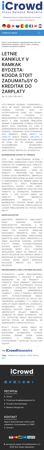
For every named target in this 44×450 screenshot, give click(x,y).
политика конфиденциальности (20, 400)
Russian (22, 355)
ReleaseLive (13, 355)
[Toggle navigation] (39, 33)
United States (32, 355)
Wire (4, 358)
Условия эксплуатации (16, 404)
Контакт (10, 427)
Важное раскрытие (15, 407)
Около (9, 396)
